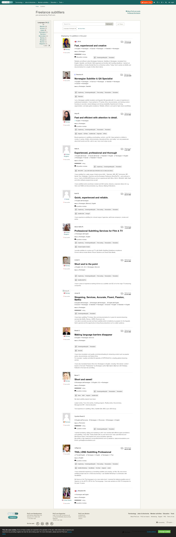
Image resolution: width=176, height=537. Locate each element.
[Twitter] (47, 523)
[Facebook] (37, 523)
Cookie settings (151, 532)
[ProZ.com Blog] (51, 523)
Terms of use (170, 516)
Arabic (42, 30)
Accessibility (161, 522)
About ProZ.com (135, 516)
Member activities (156, 514)
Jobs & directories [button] (30, 2)
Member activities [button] (43, 2)
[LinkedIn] (42, 523)
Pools (37, 6)
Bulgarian (42, 44)
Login (172, 2)
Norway (67, 49)
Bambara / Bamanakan (42, 35)
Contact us (13, 517)
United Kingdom (66, 155)
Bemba (42, 38)
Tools (172, 514)
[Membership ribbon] (75, 41)
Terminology (132, 514)
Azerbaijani (42, 32)
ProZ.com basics (145, 516)
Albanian (42, 26)
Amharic (42, 28)
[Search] (166, 2)
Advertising (154, 516)
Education (166, 514)
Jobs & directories (143, 514)
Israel (67, 199)
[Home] (154, 2)
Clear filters (82, 28)
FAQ (165, 516)
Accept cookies (165, 532)
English (170, 522)
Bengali (42, 40)
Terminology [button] (19, 2)
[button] (158, 2)
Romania (67, 422)
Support (160, 516)
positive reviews (81, 57)
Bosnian (42, 42)
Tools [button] (61, 2)
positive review (81, 428)
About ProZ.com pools (133, 11)
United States (67, 500)
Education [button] (54, 2)
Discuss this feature (134, 13)
